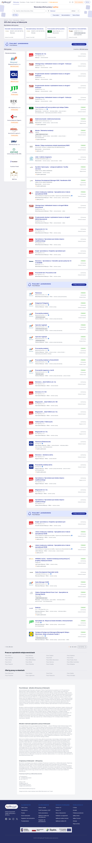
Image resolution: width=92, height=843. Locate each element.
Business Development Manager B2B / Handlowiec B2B (53, 180)
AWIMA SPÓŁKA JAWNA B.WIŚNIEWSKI (43, 170)
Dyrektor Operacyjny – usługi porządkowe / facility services (51, 168)
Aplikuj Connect (77, 818)
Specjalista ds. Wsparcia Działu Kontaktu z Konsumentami (54, 621)
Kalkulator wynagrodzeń (41, 2)
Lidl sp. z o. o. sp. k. (39, 636)
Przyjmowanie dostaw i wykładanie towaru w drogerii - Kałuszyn (53, 74)
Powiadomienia (25, 821)
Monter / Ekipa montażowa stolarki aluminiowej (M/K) (52, 145)
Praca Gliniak (29, 662)
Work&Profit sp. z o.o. (40, 65)
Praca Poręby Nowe (72, 660)
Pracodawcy (22, 2)
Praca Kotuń (8, 662)
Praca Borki (49, 657)
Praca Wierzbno (9, 657)
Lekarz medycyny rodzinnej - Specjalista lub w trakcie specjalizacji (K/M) (52, 193)
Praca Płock (49, 673)
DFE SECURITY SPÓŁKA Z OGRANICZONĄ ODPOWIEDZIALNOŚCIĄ (50, 147)
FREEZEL (37, 132)
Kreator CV (32, 2)
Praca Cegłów (49, 655)
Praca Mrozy (8, 655)
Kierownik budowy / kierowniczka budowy (35, 28)
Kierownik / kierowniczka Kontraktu (14, 28)
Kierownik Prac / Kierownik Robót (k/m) (78, 28)
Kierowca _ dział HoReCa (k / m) (45, 382)
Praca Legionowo (30, 675)
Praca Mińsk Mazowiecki (52, 660)
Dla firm (87, 2)
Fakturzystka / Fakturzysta (44, 422)
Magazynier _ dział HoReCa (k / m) (46, 412)
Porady (27, 2)
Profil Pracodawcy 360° (44, 810)
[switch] (79, 44)
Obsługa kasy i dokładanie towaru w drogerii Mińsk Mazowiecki (51, 206)
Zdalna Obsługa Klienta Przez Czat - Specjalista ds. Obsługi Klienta (51, 593)
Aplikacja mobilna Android (62, 818)
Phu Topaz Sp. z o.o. (40, 55)
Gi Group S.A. (38, 443)
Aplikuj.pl (6, 20)
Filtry (16, 15)
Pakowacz (38, 293)
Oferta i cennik (42, 807)
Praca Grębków (71, 655)
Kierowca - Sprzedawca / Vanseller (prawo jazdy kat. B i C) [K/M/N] (53, 262)
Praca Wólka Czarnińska (73, 662)
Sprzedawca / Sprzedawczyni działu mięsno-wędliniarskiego (50, 240)
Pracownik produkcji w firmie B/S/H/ (47, 360)
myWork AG (37, 562)
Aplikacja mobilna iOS (61, 821)
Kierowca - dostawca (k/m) (44, 455)
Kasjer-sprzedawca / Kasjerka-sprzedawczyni (50, 251)
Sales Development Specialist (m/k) (46, 572)
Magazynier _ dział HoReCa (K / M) (46, 402)
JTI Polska (37, 622)
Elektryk (37, 607)
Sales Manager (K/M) (42, 582)
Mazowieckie (16, 20)
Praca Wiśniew (29, 655)
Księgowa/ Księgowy (42, 303)
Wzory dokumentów (61, 813)
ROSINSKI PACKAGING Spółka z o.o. (43, 158)
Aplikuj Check (76, 815)
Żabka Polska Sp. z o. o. (40, 109)
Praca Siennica (50, 662)
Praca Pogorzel (9, 664)
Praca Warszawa (9, 673)
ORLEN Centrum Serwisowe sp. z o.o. (43, 120)
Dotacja (75, 821)
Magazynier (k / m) (41, 229)
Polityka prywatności (78, 813)
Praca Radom (29, 673)
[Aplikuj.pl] (11, 806)
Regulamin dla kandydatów (28, 818)
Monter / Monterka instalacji (44, 130)
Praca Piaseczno (50, 675)
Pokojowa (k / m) (40, 54)
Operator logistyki (41, 325)
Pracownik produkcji (41, 313)
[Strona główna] (6, 2)
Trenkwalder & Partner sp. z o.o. (42, 574)
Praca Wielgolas (71, 664)
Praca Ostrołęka (71, 675)
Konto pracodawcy (43, 813)
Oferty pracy (16, 2)
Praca (10, 20)
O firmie (75, 807)
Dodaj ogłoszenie (54, 2)
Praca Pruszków (9, 675)
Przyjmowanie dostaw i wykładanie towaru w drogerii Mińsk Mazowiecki (52, 218)
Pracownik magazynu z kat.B (44, 370)
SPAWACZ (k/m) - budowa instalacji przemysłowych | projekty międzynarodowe (52, 559)
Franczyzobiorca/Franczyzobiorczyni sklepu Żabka (56, 28)
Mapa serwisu (76, 823)
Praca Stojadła (50, 664)
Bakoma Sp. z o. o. (39, 264)
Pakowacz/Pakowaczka (43, 441)
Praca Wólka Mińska (31, 660)
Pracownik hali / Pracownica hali (45, 272)
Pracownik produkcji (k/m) (43, 465)
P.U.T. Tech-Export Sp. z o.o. (41, 609)
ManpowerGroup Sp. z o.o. (41, 294)
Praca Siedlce (70, 673)
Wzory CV (58, 810)
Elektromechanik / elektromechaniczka (47, 119)
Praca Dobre (70, 657)
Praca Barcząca (30, 657)
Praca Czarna (8, 660)
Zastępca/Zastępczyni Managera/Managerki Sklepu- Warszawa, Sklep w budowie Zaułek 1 (52, 633)
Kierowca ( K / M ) (41, 392)
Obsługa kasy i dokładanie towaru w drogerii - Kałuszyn (53, 64)
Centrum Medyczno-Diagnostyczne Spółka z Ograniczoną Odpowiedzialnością (53, 195)
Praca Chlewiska (30, 664)
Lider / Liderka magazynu (43, 157)
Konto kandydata (79, 2)
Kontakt (75, 810)
